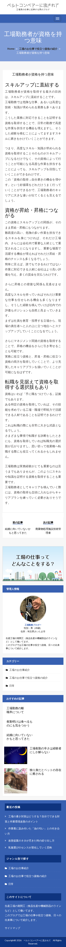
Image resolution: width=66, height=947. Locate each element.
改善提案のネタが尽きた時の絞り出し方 (31, 840)
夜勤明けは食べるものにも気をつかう (20, 723)
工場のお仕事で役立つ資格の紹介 (28, 677)
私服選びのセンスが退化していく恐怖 (30, 847)
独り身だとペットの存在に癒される (45, 771)
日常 (11, 685)
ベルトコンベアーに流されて (37, 940)
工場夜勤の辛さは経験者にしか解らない (45, 750)
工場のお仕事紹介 (19, 670)
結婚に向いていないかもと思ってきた (20, 736)
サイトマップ (12, 928)
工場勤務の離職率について (15, 710)
